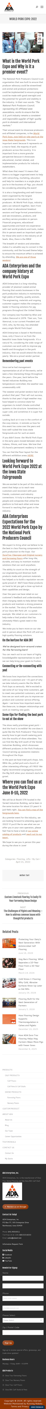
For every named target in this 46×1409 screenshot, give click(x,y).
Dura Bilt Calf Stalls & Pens (16, 1389)
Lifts (6, 38)
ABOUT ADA (7, 1114)
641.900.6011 (14, 1232)
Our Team (9, 1131)
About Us (8, 1120)
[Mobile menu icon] (42, 7)
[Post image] (9, 943)
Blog (7, 1125)
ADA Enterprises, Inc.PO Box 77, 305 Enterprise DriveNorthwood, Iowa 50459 (15, 1222)
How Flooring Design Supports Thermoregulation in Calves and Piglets (28, 1020)
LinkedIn (7, 1258)
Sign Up (8, 1343)
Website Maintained (13, 1403)
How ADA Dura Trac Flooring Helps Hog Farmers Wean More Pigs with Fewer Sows (30, 1040)
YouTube (8, 1261)
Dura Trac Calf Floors (13, 1385)
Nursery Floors (13, 1103)
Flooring (7, 35)
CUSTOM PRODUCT (10, 1108)
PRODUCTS (7, 1070)
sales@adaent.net (14, 1238)
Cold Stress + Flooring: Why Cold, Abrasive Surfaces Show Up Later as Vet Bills (30, 983)
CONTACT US (8, 1147)
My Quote (9, 1158)
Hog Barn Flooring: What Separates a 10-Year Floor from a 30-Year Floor (30, 964)
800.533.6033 (25, 1235)
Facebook (8, 1254)
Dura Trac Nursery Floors (15, 1380)
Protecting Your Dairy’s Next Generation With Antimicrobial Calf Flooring (29, 944)
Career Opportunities (13, 1136)
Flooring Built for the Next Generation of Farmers (28, 1002)
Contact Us (9, 1153)
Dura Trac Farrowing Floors (16, 1375)
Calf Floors (11, 1081)
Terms (14, 1406)
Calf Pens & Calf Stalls (16, 1086)
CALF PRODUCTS (12, 1075)
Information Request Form (12, 1244)
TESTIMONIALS (9, 1142)
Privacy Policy (28, 1406)
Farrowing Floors (13, 1097)
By (35, 859)
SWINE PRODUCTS (13, 1092)
